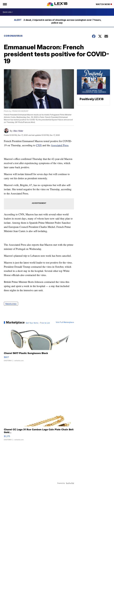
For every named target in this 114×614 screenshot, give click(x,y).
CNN (39, 145)
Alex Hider (18, 131)
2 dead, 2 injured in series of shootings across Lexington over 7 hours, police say (62, 21)
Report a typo (11, 304)
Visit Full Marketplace (65, 322)
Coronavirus (13, 35)
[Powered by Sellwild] (70, 483)
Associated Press (59, 145)
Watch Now (103, 4)
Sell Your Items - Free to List (38, 323)
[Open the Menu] (4, 4)
